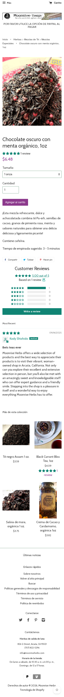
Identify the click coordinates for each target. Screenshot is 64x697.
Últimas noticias (32, 555)
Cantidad (8, 183)
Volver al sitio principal (32, 578)
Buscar (32, 583)
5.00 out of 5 (40, 276)
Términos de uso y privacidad (32, 593)
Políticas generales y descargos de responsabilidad (32, 588)
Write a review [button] (32, 311)
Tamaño (7, 168)
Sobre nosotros (32, 573)
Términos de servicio (32, 598)
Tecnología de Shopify (32, 689)
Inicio (5, 39)
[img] (11, 333)
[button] (11, 153)
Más (8, 2)
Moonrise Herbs (47, 685)
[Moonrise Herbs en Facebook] (28, 620)
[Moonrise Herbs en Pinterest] (36, 620)
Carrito (57, 2)
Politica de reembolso (32, 603)
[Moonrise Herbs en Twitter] (20, 620)
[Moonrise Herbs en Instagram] (43, 620)
